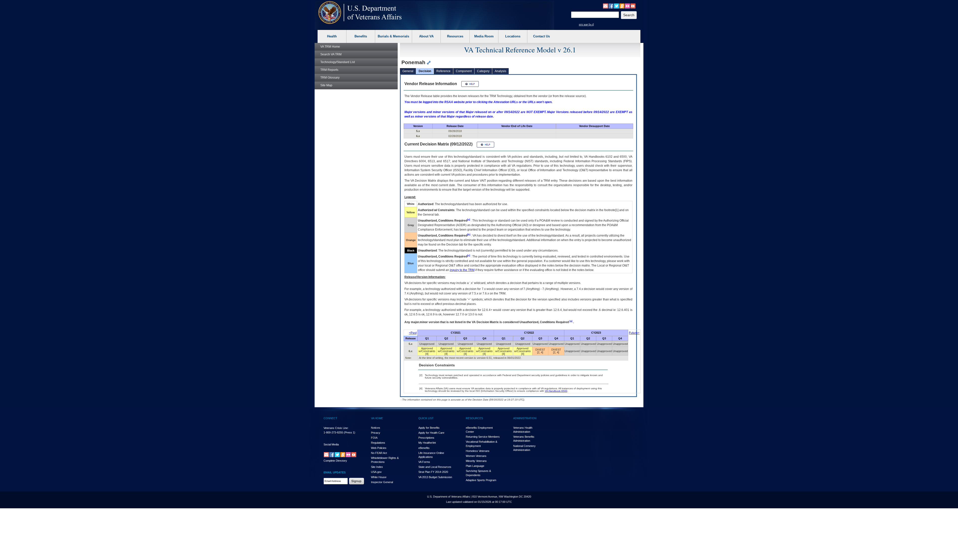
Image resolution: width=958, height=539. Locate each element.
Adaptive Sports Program (481, 480)
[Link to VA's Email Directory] (605, 5)
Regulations (378, 442)
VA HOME (377, 418)
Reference (443, 71)
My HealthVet (427, 442)
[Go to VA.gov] (360, 12)
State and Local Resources (434, 466)
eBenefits (424, 447)
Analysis (500, 71)
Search (331, 54)
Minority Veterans (476, 460)
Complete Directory (335, 460)
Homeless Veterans (477, 450)
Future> (634, 333)
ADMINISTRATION (524, 418)
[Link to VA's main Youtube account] (633, 5)
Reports (329, 70)
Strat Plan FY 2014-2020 (433, 471)
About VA (426, 36)
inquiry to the (462, 270)
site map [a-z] (586, 24)
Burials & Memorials (393, 36)
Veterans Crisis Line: (336, 427)
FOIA (374, 437)
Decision (425, 71)
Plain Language (475, 465)
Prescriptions (426, 437)
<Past (413, 333)
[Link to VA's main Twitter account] (616, 5)
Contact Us (541, 36)
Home (330, 46)
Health (332, 36)
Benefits (361, 36)
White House (378, 477)
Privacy (375, 432)
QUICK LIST (426, 418)
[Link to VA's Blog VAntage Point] (622, 5)
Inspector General (382, 482)
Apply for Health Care (431, 432)
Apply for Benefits (429, 427)
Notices (375, 427)
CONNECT (330, 418)
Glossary (330, 77)
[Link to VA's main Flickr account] (627, 5)
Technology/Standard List (337, 62)
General (407, 71)
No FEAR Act (379, 452)
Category (483, 71)
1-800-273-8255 (333, 432)
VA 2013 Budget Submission (435, 477)
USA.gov (376, 471)
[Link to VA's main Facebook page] (611, 5)
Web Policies (378, 447)
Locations (512, 36)
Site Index (377, 466)
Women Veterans (476, 455)
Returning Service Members (483, 436)
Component (464, 71)
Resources (455, 36)
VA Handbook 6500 (556, 391)
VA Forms (424, 461)
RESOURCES (474, 418)
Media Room (484, 36)
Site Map (326, 85)
